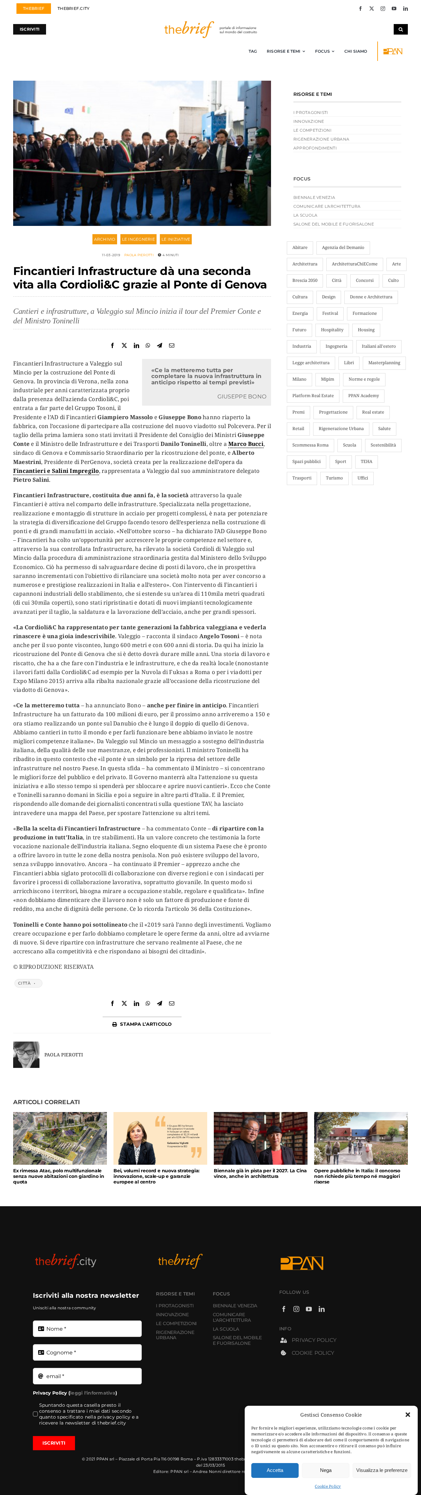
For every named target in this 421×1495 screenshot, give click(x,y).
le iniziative (175, 239)
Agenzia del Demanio (343, 247)
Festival (330, 313)
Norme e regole (364, 379)
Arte (396, 264)
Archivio (104, 239)
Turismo (334, 478)
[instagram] (383, 8)
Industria (301, 346)
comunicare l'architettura (326, 206)
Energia (300, 313)
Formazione (365, 313)
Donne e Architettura (371, 297)
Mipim (327, 379)
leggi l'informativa (92, 1393)
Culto (393, 280)
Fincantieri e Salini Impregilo (56, 471)
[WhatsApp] (148, 345)
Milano (299, 379)
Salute (384, 428)
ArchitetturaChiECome (355, 264)
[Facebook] (112, 345)
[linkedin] (405, 8)
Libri (349, 363)
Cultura (300, 297)
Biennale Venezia (314, 197)
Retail (298, 428)
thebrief (243, 1458)
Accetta (275, 1470)
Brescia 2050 (304, 280)
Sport (340, 461)
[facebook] (360, 8)
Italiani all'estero (379, 346)
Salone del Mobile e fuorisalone (333, 224)
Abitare (300, 247)
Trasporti (301, 478)
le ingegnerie (138, 239)
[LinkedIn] (136, 345)
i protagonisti (310, 112)
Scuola (349, 445)
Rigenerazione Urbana (341, 428)
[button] (408, 1414)
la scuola (305, 215)
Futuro (299, 330)
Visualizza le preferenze (382, 1470)
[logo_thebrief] (210, 22)
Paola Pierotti (139, 255)
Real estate (373, 412)
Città (24, 983)
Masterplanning (384, 363)
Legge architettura (311, 363)
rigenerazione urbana (321, 139)
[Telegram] (159, 345)
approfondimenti (315, 148)
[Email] (172, 345)
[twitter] (371, 8)
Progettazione (333, 412)
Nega (326, 1470)
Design (328, 297)
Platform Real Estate (313, 395)
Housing (366, 330)
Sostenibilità (383, 445)
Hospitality (332, 330)
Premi (298, 412)
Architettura (304, 264)
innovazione (308, 121)
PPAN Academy (363, 395)
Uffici (363, 478)
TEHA (366, 461)
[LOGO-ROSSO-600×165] (66, 1255)
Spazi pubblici (306, 461)
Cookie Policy (328, 1486)
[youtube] (394, 8)
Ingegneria (336, 346)
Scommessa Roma (310, 445)
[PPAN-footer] (394, 49)
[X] (124, 345)
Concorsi (365, 280)
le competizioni (312, 130)
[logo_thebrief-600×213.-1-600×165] (189, 1255)
